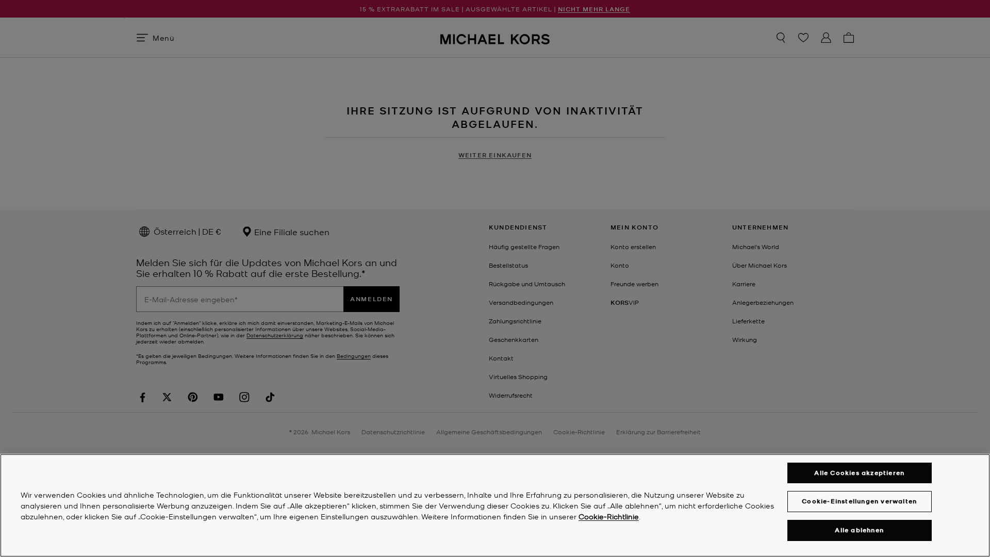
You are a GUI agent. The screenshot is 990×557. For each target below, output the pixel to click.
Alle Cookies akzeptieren (859, 472)
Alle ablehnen (859, 530)
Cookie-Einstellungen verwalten (859, 501)
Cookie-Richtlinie (609, 516)
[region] (495, 505)
